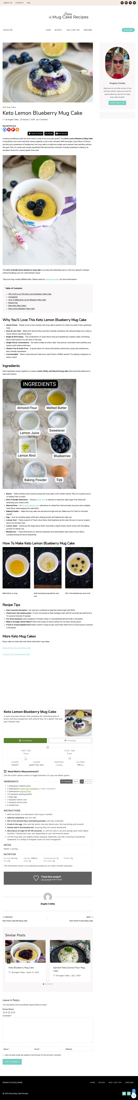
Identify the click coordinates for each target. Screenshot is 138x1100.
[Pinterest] (130, 2)
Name (7, 1049)
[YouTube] (134, 2)
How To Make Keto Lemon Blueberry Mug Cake (27, 300)
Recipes (102, 1082)
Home (48, 30)
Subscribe (88, 30)
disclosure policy (52, 279)
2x (86, 781)
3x (90, 781)
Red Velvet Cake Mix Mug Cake (15, 919)
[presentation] (25, 951)
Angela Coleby (13, 119)
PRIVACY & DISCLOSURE (12, 1082)
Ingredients (13, 297)
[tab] (43, 984)
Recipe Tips (13, 303)
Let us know (46, 879)
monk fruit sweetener (29, 789)
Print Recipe (62, 134)
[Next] (87, 961)
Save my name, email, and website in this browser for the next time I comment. (33, 1055)
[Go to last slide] (8, 961)
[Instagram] (126, 2)
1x (82, 781)
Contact (19, 3)
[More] (17, 129)
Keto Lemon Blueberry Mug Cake (21, 309)
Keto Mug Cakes (9, 107)
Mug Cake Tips (73, 30)
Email (37, 1049)
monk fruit (41, 500)
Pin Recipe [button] (49, 134)
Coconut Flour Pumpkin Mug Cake (16, 654)
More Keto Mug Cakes (17, 306)
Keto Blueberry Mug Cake (21, 967)
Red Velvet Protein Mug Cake (81, 919)
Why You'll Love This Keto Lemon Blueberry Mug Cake (29, 294)
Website (69, 1049)
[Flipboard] (13, 129)
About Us (8, 3)
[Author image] (4, 120)
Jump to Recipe (36, 134)
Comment (7, 1016)
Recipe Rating (8, 1009)
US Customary (66, 781)
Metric (76, 781)
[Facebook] (122, 2)
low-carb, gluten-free (30, 505)
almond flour (25, 791)
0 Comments (43, 119)
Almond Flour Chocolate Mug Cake (17, 648)
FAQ (28, 3)
